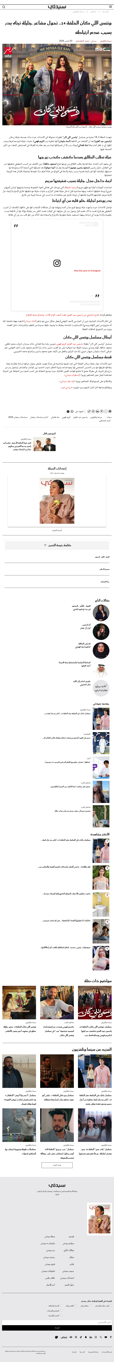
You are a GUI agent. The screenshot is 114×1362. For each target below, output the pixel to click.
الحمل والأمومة (54, 1315)
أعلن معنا (82, 1352)
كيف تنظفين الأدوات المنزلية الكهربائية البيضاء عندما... (66, 894)
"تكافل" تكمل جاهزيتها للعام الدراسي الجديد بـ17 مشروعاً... (67, 762)
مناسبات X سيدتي (48, 1243)
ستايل (71, 1257)
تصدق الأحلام (104, 569)
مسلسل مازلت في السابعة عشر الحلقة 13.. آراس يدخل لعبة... (65, 840)
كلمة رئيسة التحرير (59, 545)
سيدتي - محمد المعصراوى (86, 41)
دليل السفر (69, 1285)
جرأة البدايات (104, 581)
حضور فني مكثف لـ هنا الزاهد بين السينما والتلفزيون (70, 786)
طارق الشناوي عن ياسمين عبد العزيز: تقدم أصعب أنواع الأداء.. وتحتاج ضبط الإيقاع (62, 315)
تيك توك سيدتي (67, 381)
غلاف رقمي (50, 1278)
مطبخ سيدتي (68, 1243)
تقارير (72, 1264)
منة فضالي (55, 417)
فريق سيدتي (50, 1264)
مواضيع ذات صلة (98, 981)
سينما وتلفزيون (106, 41)
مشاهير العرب (86, 783)
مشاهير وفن (84, 1305)
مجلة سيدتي (49, 1236)
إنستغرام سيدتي (72, 375)
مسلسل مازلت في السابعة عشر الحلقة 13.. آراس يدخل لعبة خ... (67, 713)
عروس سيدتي (68, 1271)
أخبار (89, 758)
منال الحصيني (85, 685)
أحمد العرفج (86, 666)
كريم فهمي (61, 344)
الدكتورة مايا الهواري (83, 647)
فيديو (71, 1236)
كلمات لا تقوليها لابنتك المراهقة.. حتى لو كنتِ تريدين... (66, 920)
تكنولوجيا (87, 734)
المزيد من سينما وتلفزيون (92, 1049)
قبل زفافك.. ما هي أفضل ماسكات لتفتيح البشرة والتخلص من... (63, 867)
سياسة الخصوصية (93, 1352)
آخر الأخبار (50, 1285)
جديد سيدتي (101, 703)
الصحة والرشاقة (54, 1305)
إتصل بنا (74, 1352)
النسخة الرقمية (57, 530)
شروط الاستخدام (107, 1352)
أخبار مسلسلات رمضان (39, 417)
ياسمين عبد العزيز (75, 344)
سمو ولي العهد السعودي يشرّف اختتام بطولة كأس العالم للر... (66, 738)
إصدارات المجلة (57, 468)
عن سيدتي (50, 1250)
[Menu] (110, 6)
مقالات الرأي (102, 600)
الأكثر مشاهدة (100, 834)
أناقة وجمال (70, 1305)
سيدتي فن (66, 388)
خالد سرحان (29, 321)
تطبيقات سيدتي (48, 1271)
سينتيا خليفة (71, 188)
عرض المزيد (57, 1165)
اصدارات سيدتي (67, 1278)
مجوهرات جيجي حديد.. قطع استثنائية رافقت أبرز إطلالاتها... (65, 947)
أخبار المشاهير (105, 421)
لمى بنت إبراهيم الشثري (82, 609)
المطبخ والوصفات (53, 1310)
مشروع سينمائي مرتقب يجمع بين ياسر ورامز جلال (72, 811)
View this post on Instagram (87, 271)
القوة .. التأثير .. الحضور (102, 557)
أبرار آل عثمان (85, 628)
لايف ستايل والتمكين (102, 1305)
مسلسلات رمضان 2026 (17, 417)
